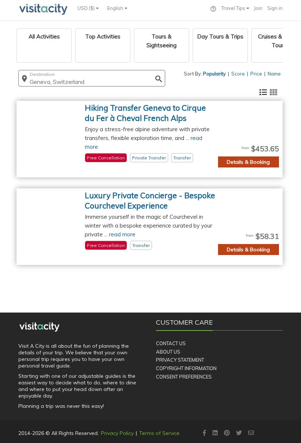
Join (258, 8)
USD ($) (86, 8)
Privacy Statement (180, 360)
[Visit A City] (39, 327)
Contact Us (171, 343)
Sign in (275, 8)
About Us (168, 352)
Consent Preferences (184, 377)
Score (238, 74)
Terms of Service (159, 433)
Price (256, 74)
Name (274, 74)
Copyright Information (186, 368)
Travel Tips (233, 8)
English (115, 8)
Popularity (214, 74)
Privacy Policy (117, 433)
